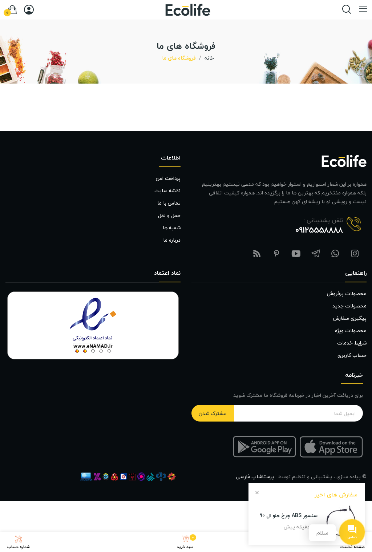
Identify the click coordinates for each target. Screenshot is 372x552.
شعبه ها (172, 227)
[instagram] (355, 254)
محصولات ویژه (351, 330)
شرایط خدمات (352, 343)
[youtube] (296, 254)
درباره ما (172, 240)
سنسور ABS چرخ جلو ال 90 (289, 515)
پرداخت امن (168, 178)
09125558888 (319, 230)
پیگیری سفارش (350, 318)
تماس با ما (169, 203)
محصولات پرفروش (347, 293)
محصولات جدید (349, 306)
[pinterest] (276, 254)
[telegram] (315, 254)
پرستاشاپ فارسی (255, 476)
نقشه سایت (167, 190)
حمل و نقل (169, 215)
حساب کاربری (352, 355)
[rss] (256, 254)
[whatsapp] (335, 254)
